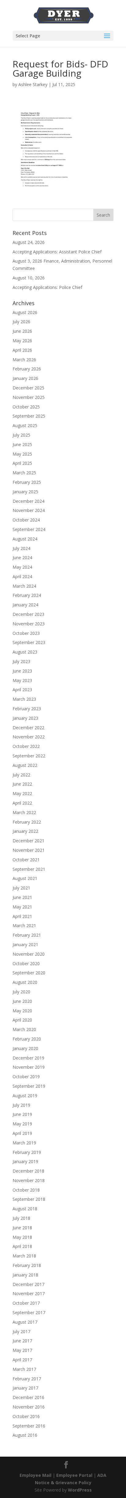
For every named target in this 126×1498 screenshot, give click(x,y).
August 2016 (25, 1435)
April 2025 (22, 463)
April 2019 (22, 1133)
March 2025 (24, 473)
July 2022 (21, 775)
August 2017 (25, 1322)
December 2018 (28, 1171)
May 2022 (22, 793)
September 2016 (29, 1426)
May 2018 (22, 1237)
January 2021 (25, 944)
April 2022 (22, 803)
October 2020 (26, 963)
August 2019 (25, 1095)
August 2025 (25, 425)
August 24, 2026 (29, 242)
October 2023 (26, 633)
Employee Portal (74, 1475)
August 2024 (25, 539)
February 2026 (27, 369)
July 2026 (21, 321)
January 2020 (25, 1048)
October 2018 (26, 1190)
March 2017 (24, 1369)
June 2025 (22, 444)
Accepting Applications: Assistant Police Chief (57, 252)
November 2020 (29, 954)
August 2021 (25, 878)
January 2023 (25, 718)
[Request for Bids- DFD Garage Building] (48, 192)
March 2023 (24, 699)
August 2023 (25, 652)
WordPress (80, 1490)
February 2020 (27, 1039)
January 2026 (25, 378)
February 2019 (27, 1152)
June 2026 (22, 331)
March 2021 (24, 925)
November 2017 (29, 1293)
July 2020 (21, 992)
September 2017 (29, 1312)
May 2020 (22, 1011)
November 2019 (29, 1067)
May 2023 (22, 680)
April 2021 (22, 916)
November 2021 (29, 850)
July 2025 (21, 435)
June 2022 (22, 784)
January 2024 (25, 605)
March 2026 (24, 359)
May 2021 (22, 907)
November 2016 (29, 1407)
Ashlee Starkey (32, 84)
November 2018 (29, 1180)
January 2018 (25, 1275)
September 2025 (29, 416)
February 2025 (27, 482)
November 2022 (29, 737)
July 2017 (21, 1331)
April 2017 (22, 1360)
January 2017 (25, 1388)
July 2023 (21, 661)
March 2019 (24, 1143)
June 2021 (22, 897)
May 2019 (22, 1124)
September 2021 (29, 869)
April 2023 (22, 689)
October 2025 (26, 407)
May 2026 (22, 340)
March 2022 (24, 812)
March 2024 (24, 586)
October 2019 (26, 1076)
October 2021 (26, 860)
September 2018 (29, 1199)
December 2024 (28, 501)
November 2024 (29, 510)
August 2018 (25, 1209)
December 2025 (28, 388)
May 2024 (22, 567)
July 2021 (21, 888)
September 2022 (29, 756)
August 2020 (25, 982)
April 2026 (22, 350)
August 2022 (25, 765)
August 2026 (25, 312)
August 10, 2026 (29, 278)
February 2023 (27, 708)
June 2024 (22, 557)
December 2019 (28, 1058)
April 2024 (22, 576)
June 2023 (22, 671)
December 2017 (28, 1284)
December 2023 (28, 614)
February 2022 (27, 822)
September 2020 (29, 973)
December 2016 (28, 1397)
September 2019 (29, 1086)
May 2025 (22, 454)
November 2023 (29, 624)
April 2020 (22, 1020)
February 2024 (27, 595)
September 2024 (29, 529)
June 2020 (22, 1001)
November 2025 (29, 397)
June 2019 (22, 1114)
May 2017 (22, 1350)
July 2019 (21, 1105)
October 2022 (26, 746)
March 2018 (24, 1256)
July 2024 (21, 548)
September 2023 (29, 642)
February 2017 (27, 1379)
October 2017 (26, 1303)
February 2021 (27, 935)
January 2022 (25, 831)
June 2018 (22, 1228)
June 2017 (22, 1341)
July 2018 (21, 1218)
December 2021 (28, 841)
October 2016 (26, 1416)
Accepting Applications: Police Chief (47, 287)
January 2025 (25, 492)
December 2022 (28, 727)
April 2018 (22, 1246)
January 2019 (25, 1161)
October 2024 (26, 520)
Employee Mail (35, 1475)
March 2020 (24, 1029)
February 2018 (27, 1265)
